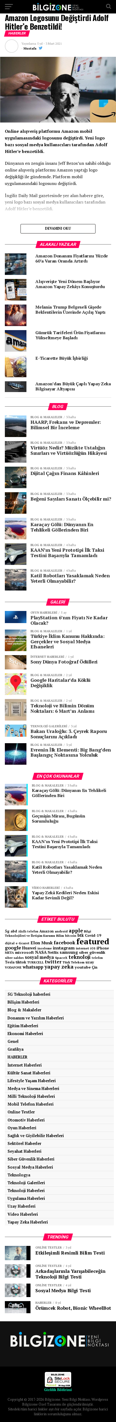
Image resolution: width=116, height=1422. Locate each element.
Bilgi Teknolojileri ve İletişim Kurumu (48, 933)
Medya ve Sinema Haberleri (33, 1088)
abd (14, 931)
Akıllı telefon (28, 931)
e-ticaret (22, 943)
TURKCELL (35, 962)
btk (80, 935)
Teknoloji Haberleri (26, 1190)
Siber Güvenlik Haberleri (31, 1159)
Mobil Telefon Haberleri (31, 1104)
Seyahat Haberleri (25, 1151)
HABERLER (18, 1057)
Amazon (46, 931)
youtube (83, 967)
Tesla (10, 962)
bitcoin (70, 936)
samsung (69, 952)
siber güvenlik (92, 952)
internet (82, 948)
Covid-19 (93, 935)
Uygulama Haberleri (26, 1198)
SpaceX (61, 957)
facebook (64, 942)
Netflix (53, 952)
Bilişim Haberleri (23, 1002)
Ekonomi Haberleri (25, 1033)
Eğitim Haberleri (23, 1025)
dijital (10, 943)
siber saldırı (14, 958)
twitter (53, 962)
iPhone (103, 948)
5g (7, 931)
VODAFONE (13, 967)
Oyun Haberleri (22, 1127)
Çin (94, 967)
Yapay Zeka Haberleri (28, 1222)
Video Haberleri (23, 1214)
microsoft (24, 952)
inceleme (44, 948)
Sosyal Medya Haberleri (30, 1167)
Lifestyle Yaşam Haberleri (32, 1080)
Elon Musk (41, 943)
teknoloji (80, 957)
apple (76, 930)
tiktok (21, 962)
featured (92, 941)
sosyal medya (39, 957)
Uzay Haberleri (22, 1206)
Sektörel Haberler (24, 1143)
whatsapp (33, 967)
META (9, 953)
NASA (41, 952)
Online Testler (21, 1111)
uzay (90, 962)
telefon (97, 958)
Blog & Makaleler (24, 1009)
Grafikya (15, 1049)
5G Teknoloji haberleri (29, 994)
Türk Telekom (73, 962)
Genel (13, 1041)
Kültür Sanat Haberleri (29, 1072)
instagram (64, 948)
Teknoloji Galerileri (26, 1182)
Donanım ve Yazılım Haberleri (36, 1018)
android (61, 931)
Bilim (60, 936)
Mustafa (29, 48)
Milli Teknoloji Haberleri (31, 1096)
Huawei (29, 948)
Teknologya (19, 1175)
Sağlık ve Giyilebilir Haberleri (36, 1135)
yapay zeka (59, 966)
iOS (92, 948)
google (13, 947)
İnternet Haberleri (25, 1065)
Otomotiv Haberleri (26, 1120)
